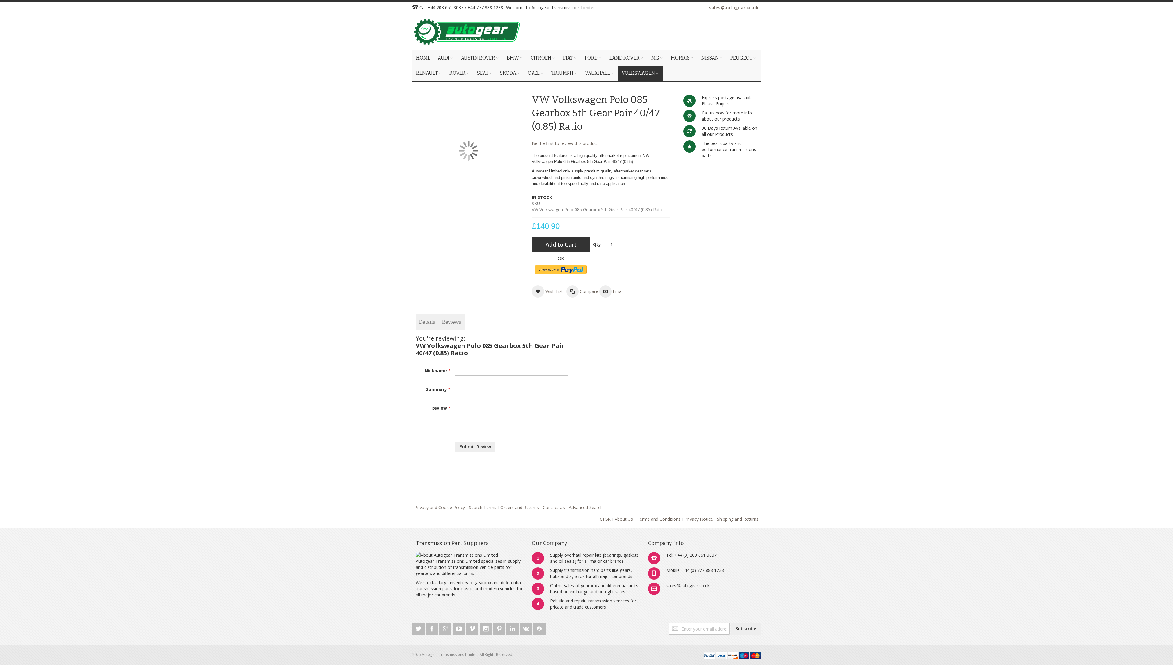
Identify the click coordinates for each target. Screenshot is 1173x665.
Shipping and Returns (737, 519)
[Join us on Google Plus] (446, 628)
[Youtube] (459, 628)
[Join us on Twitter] (419, 628)
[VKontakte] (526, 628)
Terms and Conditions (659, 519)
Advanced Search (586, 507)
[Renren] (539, 628)
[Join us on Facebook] (432, 628)
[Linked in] (513, 628)
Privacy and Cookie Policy (440, 507)
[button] (547, 291)
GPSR (605, 519)
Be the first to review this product (565, 143)
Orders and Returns (519, 507)
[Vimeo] (473, 628)
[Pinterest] (499, 628)
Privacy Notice (699, 519)
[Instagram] (486, 628)
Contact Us (554, 507)
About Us (624, 519)
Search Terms (482, 507)
